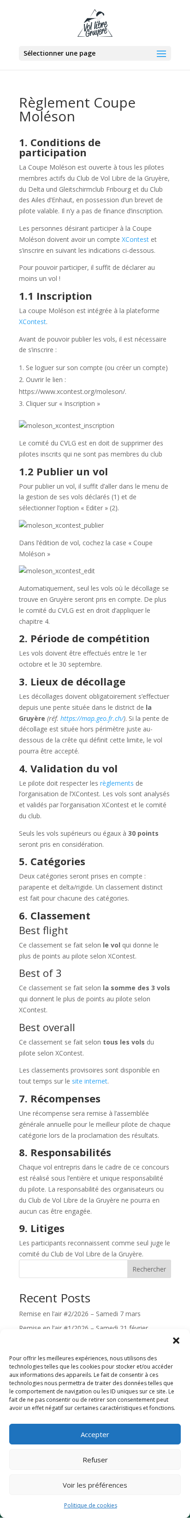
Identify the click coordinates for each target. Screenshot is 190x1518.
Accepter (95, 1434)
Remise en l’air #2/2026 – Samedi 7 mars (80, 1313)
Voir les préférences (95, 1484)
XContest (135, 239)
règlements (117, 783)
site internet (89, 1081)
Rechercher (149, 1269)
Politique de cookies (90, 1505)
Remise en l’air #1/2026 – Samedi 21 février (83, 1328)
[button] (176, 1340)
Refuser (95, 1459)
